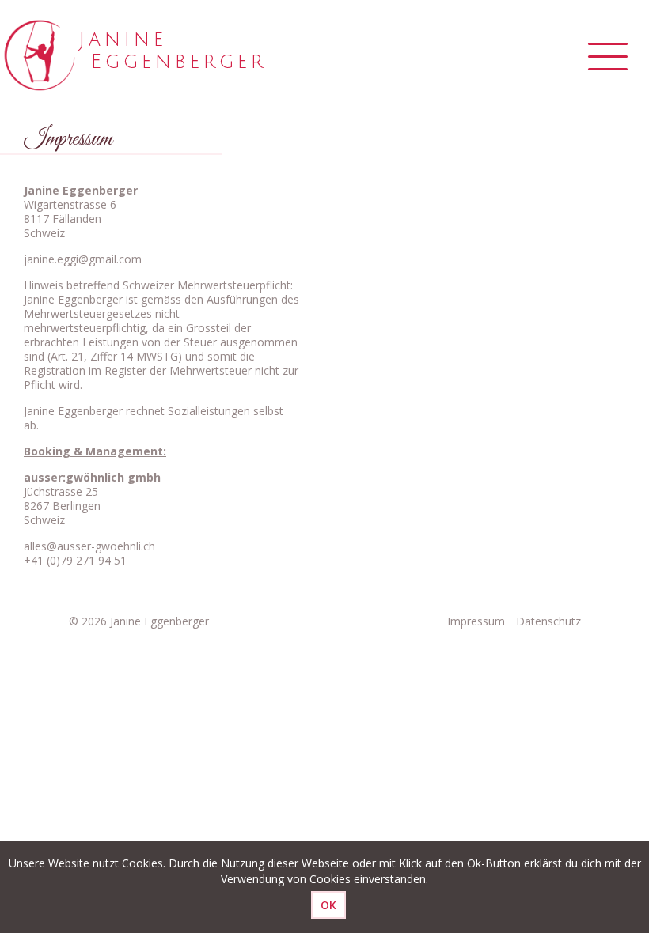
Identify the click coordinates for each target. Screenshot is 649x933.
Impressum (476, 621)
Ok (328, 904)
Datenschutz (548, 621)
